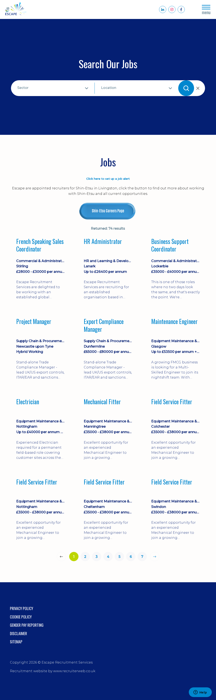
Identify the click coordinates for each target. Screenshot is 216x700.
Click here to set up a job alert (108, 178)
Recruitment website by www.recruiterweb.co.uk (52, 671)
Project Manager (33, 322)
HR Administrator (103, 242)
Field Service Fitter (171, 402)
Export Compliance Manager (104, 325)
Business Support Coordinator (170, 245)
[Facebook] (181, 9)
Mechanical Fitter (102, 402)
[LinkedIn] (162, 9)
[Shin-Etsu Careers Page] (108, 211)
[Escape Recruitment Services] (15, 9)
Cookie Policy (21, 617)
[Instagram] (172, 9)
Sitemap (16, 641)
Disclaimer (18, 633)
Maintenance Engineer (174, 322)
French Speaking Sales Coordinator (40, 245)
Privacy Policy (21, 608)
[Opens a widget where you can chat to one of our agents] (200, 692)
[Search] (186, 88)
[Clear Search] (197, 88)
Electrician (27, 402)
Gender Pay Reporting (26, 625)
